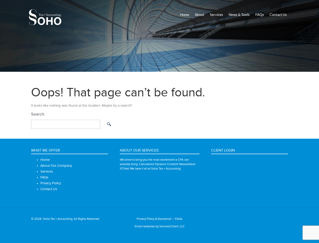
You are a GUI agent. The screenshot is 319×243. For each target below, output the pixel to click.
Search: (38, 114)
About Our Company (56, 166)
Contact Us (278, 14)
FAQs (259, 14)
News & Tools (239, 14)
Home (184, 14)
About (199, 14)
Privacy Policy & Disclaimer (154, 219)
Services (216, 14)
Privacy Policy (50, 183)
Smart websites (145, 226)
